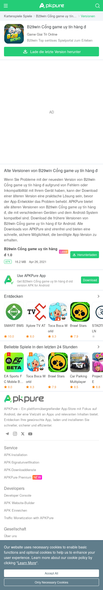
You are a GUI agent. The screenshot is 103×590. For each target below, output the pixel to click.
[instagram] (15, 434)
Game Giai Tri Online (42, 34)
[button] (84, 254)
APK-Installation (15, 454)
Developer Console (17, 495)
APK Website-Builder (19, 502)
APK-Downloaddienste (20, 469)
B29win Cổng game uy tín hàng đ (56, 16)
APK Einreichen (15, 510)
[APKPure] (51, 6)
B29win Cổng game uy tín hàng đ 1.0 (31, 251)
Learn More (27, 562)
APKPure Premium (18, 477)
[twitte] (23, 434)
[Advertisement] (51, 112)
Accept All (51, 573)
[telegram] (7, 434)
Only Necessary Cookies (51, 582)
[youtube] (30, 434)
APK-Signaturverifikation (21, 462)
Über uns (10, 535)
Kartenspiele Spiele (18, 16)
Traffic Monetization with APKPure (29, 517)
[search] (97, 5)
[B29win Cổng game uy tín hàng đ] (14, 34)
